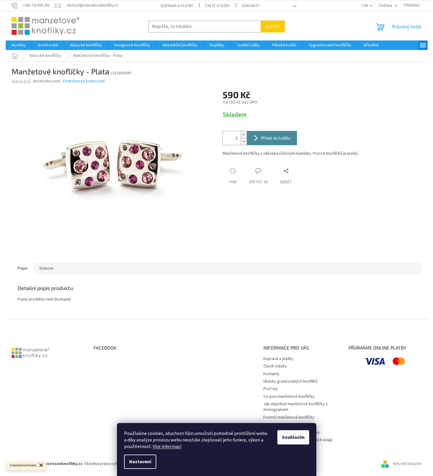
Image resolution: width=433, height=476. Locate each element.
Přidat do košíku (276, 137)
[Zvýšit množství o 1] (244, 134)
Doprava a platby (177, 6)
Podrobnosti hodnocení (84, 81)
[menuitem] (19, 45)
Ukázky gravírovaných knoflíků (290, 381)
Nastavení (140, 461)
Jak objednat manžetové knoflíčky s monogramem (295, 407)
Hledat (272, 26)
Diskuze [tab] (47, 268)
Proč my (270, 389)
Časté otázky (217, 6)
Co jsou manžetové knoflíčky (289, 397)
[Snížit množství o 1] (244, 141)
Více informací (167, 446)
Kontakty (251, 6)
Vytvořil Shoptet (407, 464)
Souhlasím (293, 437)
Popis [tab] (23, 268)
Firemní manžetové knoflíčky (289, 417)
